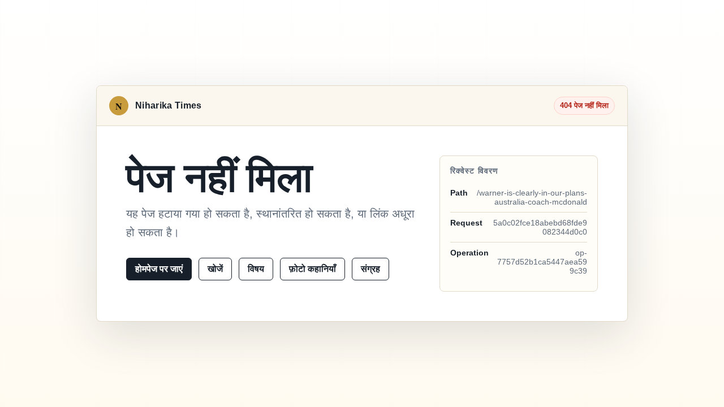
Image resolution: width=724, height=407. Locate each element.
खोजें (215, 269)
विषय (256, 269)
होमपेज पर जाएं (159, 269)
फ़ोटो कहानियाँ (312, 269)
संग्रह (370, 269)
